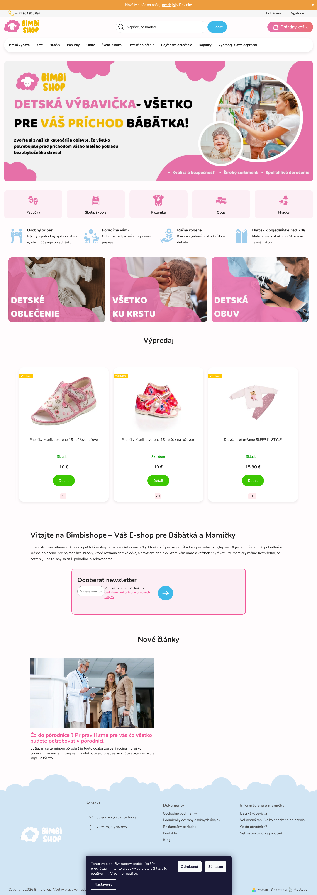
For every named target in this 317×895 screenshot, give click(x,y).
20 (158, 496)
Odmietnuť (189, 866)
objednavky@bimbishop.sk (117, 817)
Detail (64, 480)
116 (252, 496)
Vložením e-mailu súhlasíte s (127, 592)
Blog (166, 839)
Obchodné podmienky (180, 813)
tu (135, 873)
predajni (169, 5)
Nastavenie (104, 884)
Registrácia (297, 13)
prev (11, 437)
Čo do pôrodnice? (253, 826)
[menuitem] (18, 45)
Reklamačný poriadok (179, 826)
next (305, 437)
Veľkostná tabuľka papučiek (261, 833)
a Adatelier (297, 889)
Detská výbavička (253, 813)
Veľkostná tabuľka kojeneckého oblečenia (272, 820)
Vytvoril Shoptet (271, 889)
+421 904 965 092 (27, 13)
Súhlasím (215, 866)
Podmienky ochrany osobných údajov (191, 820)
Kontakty (170, 833)
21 (63, 496)
